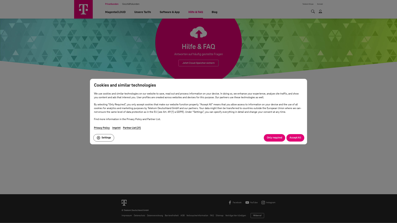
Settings (106, 137)
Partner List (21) (132, 127)
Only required (274, 137)
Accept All (295, 137)
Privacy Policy (102, 127)
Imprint (116, 127)
